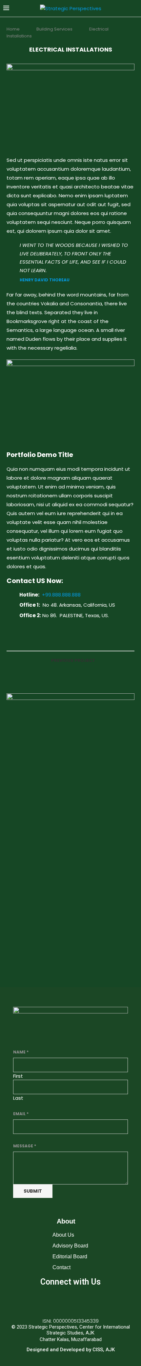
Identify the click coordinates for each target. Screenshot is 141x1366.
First (18, 1076)
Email (21, 1114)
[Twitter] (70, 1300)
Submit (33, 1191)
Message (24, 1146)
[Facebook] (51, 1300)
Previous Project (73, 660)
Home (14, 29)
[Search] (134, 8)
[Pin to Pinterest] (79, 640)
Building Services (54, 29)
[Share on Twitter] (72, 640)
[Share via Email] (86, 640)
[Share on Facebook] (66, 640)
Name (21, 1052)
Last (18, 1098)
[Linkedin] (90, 1300)
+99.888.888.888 (61, 594)
